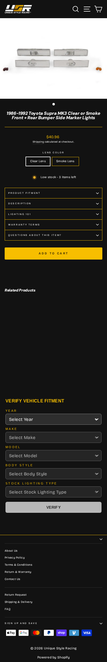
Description (19, 203)
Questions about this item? (35, 235)
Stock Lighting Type (31, 483)
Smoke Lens (65, 161)
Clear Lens (38, 161)
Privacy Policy (15, 557)
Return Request (16, 594)
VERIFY (53, 507)
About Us (11, 550)
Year (11, 410)
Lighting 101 (19, 214)
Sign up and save (21, 623)
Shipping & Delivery (18, 602)
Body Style (19, 465)
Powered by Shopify (53, 657)
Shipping (38, 141)
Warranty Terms (24, 224)
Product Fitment (24, 193)
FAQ (7, 609)
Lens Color (53, 152)
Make (11, 429)
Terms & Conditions (18, 564)
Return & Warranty (18, 572)
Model (13, 447)
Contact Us (12, 579)
